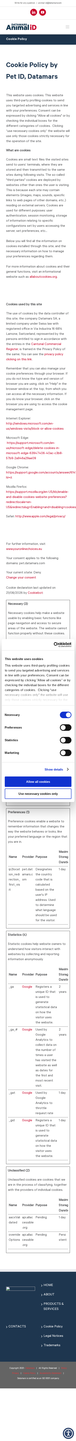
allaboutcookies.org (43, 277)
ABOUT (49, 1295)
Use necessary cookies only (38, 793)
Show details (54, 769)
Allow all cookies (38, 781)
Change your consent (21, 578)
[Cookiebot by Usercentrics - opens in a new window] (54, 644)
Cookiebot (35, 593)
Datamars (30, 1368)
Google (27, 987)
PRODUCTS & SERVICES (54, 1306)
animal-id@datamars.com (50, 3)
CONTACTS (17, 1327)
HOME (48, 1285)
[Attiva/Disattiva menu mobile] (68, 27)
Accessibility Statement (50, 1373)
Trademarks (52, 1345)
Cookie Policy (53, 1327)
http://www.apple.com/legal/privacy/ (40, 517)
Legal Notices (53, 1336)
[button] (68, 1433)
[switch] (65, 727)
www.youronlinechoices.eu (24, 549)
